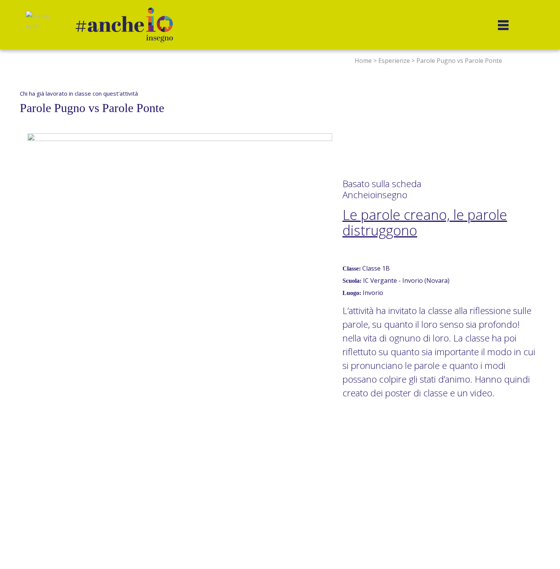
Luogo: (351, 293)
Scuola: (352, 280)
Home (363, 60)
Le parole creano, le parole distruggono (424, 222)
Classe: (351, 268)
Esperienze (394, 60)
